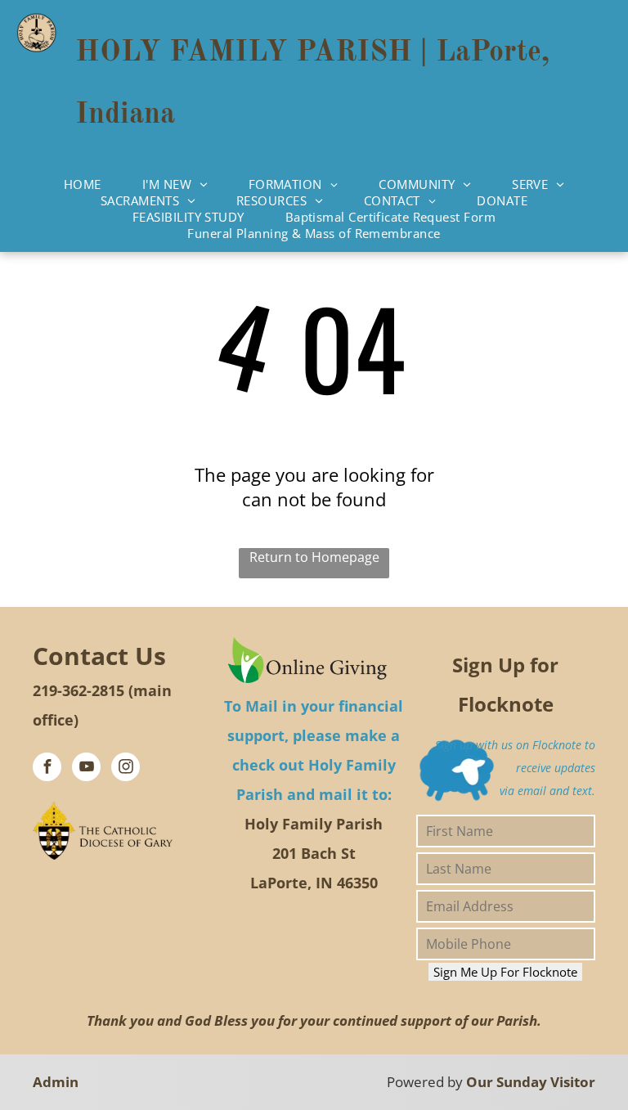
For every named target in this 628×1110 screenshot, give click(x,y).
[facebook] (47, 769)
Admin (55, 1081)
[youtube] (86, 769)
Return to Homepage (314, 557)
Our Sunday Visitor (530, 1081)
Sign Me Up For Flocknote (505, 972)
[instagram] (125, 769)
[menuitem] (82, 184)
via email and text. (547, 790)
